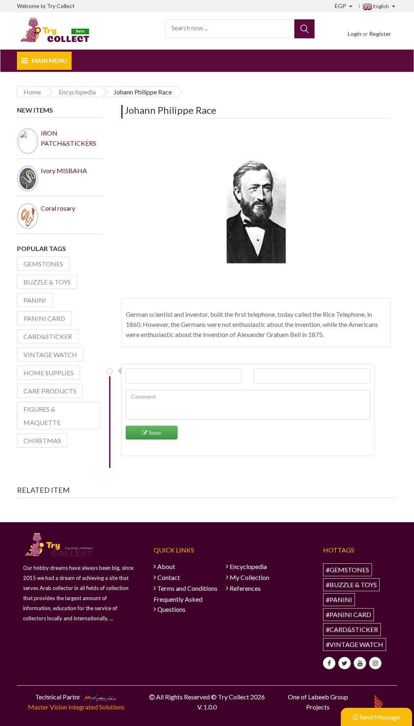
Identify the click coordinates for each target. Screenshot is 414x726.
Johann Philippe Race (170, 110)
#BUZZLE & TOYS (351, 584)
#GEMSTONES (347, 569)
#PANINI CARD (348, 614)
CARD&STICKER (47, 336)
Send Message (379, 717)
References (245, 588)
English (380, 6)
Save (154, 432)
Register (380, 33)
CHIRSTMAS (42, 440)
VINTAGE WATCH (50, 354)
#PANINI (339, 599)
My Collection (249, 577)
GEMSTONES (43, 264)
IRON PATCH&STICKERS (67, 138)
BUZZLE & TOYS (47, 282)
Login (354, 33)
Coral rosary (58, 208)
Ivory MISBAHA (64, 170)
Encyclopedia (248, 566)
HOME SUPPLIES (48, 373)
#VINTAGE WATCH (354, 644)
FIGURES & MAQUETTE (42, 415)
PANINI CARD (44, 318)
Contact (168, 577)
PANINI (34, 300)
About (166, 566)
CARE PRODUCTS (49, 391)
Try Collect (61, 5)
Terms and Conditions (187, 588)
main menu (49, 60)
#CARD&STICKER (352, 629)
